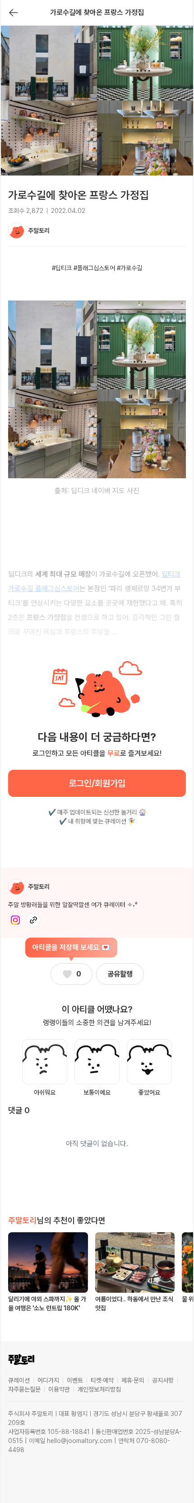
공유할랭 (120, 974)
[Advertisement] (97, 847)
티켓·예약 (102, 1380)
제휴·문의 (132, 1380)
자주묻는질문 (24, 1389)
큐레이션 (19, 1380)
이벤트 (75, 1380)
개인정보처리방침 (99, 1389)
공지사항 (163, 1380)
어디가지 (48, 1380)
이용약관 (59, 1389)
